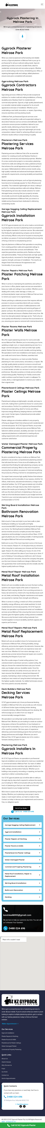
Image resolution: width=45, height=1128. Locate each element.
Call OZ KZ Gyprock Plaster (23, 1125)
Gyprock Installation (8, 1033)
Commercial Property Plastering (11, 1049)
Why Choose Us (7, 1065)
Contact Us (5, 1075)
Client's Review (6, 1062)
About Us (5, 1058)
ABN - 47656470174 (9, 1122)
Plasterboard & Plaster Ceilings (11, 1043)
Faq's (3, 1068)
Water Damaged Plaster (9, 1046)
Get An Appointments (8, 1078)
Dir (17, 1122)
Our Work (5, 1072)
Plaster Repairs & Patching (10, 1036)
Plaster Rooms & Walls (9, 1039)
